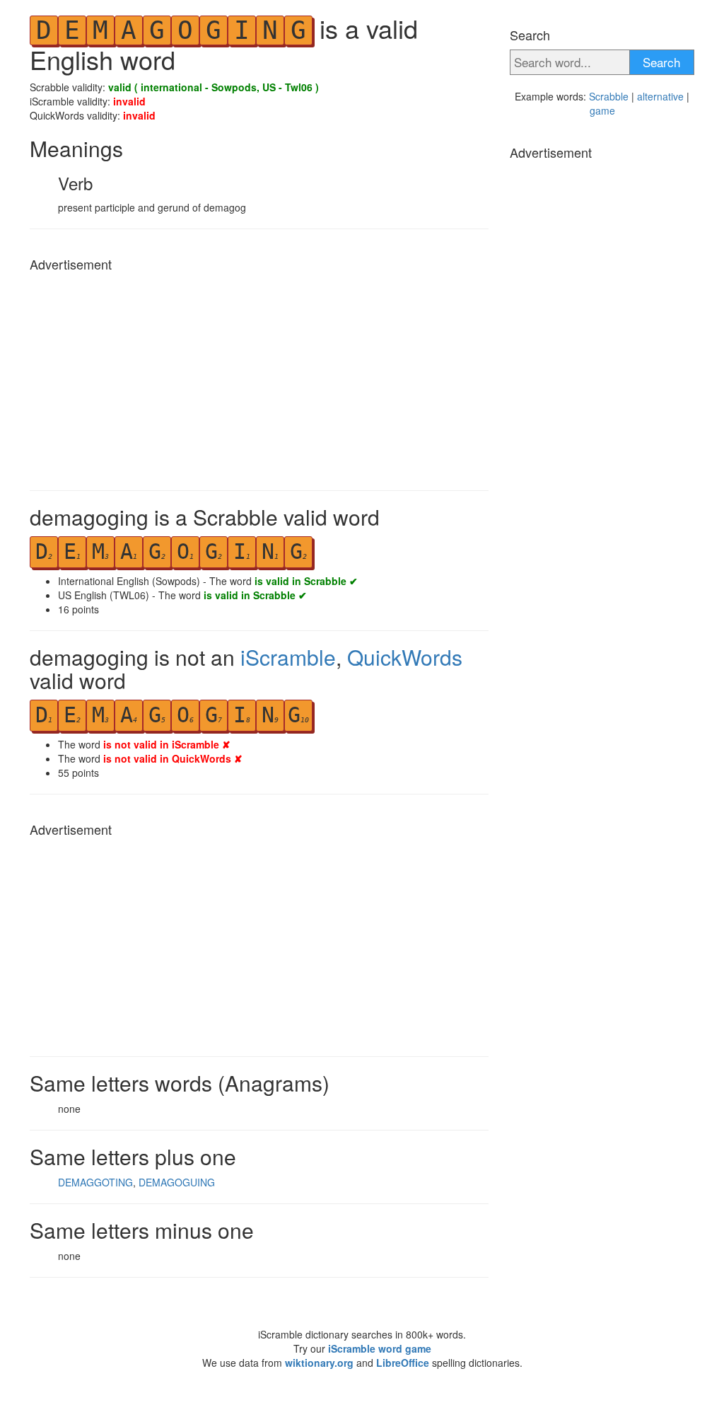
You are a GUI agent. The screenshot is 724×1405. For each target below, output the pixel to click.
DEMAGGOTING (95, 1182)
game (602, 110)
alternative (660, 96)
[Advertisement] (259, 377)
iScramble (288, 657)
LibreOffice (402, 1362)
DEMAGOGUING (177, 1182)
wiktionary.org (319, 1362)
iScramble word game (379, 1348)
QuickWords (404, 657)
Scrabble (609, 96)
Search (661, 62)
